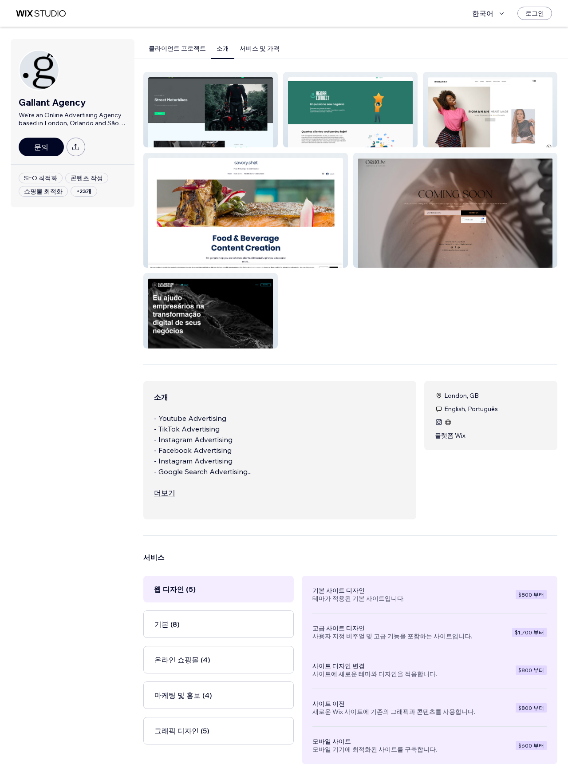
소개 (223, 48)
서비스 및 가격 (260, 48)
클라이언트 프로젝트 (177, 48)
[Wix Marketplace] (41, 13)
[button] (210, 109)
